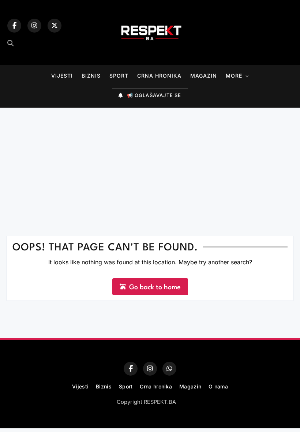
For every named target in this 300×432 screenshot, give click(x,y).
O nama (218, 386)
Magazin (203, 75)
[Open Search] (10, 43)
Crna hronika (159, 75)
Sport (118, 75)
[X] (54, 26)
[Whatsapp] (169, 369)
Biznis (91, 75)
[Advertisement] (150, 162)
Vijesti (62, 75)
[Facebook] (14, 26)
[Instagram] (34, 26)
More (234, 75)
